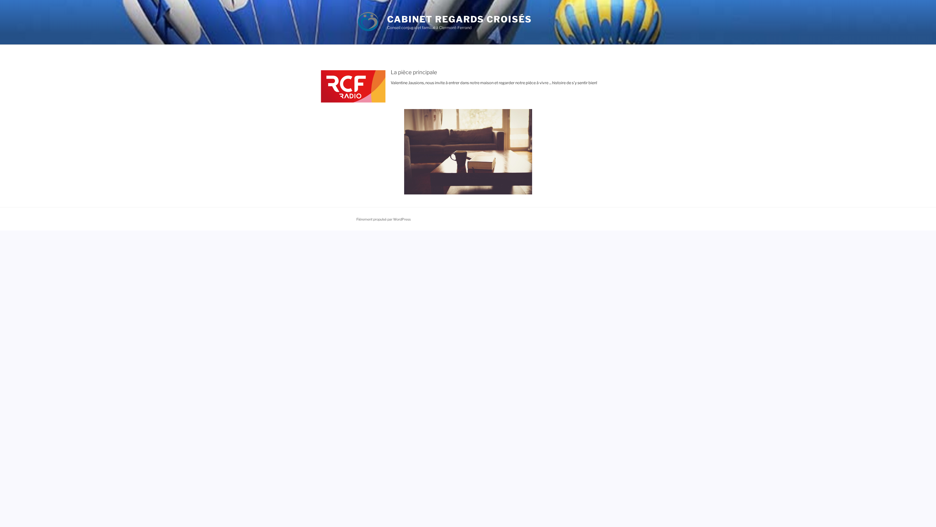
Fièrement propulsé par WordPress (383, 219)
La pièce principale (414, 72)
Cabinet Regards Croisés (459, 19)
